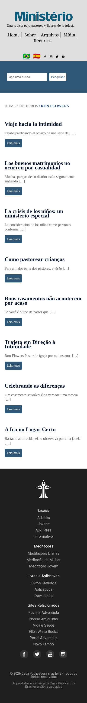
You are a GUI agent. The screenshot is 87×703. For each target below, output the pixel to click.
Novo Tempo (43, 644)
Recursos (43, 40)
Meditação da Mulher (43, 560)
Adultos (43, 517)
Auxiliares (43, 530)
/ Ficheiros (27, 106)
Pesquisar (57, 77)
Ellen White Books (43, 631)
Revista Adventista (43, 612)
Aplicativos (44, 589)
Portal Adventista (43, 638)
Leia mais (13, 143)
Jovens (44, 524)
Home (14, 35)
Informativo (43, 536)
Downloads (43, 595)
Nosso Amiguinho (43, 619)
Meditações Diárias (43, 553)
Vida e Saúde (43, 625)
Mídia (69, 35)
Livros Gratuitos (43, 583)
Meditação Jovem (43, 566)
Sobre (30, 35)
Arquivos (50, 35)
